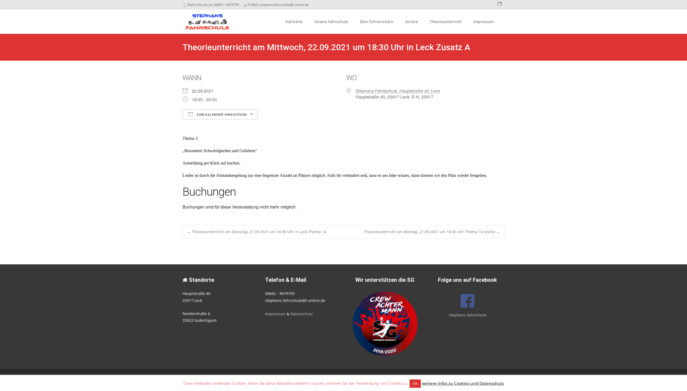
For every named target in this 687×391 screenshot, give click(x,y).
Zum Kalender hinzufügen (221, 114)
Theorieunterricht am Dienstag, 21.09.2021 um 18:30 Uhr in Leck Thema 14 (256, 231)
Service (411, 21)
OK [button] (415, 383)
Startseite (293, 21)
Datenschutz (301, 313)
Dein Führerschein (376, 21)
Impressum (483, 21)
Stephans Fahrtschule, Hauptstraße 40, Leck (398, 91)
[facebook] (500, 6)
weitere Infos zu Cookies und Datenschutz (463, 383)
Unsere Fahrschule (331, 21)
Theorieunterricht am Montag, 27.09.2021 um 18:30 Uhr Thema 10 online (432, 231)
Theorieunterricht (446, 21)
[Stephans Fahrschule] (203, 20)
